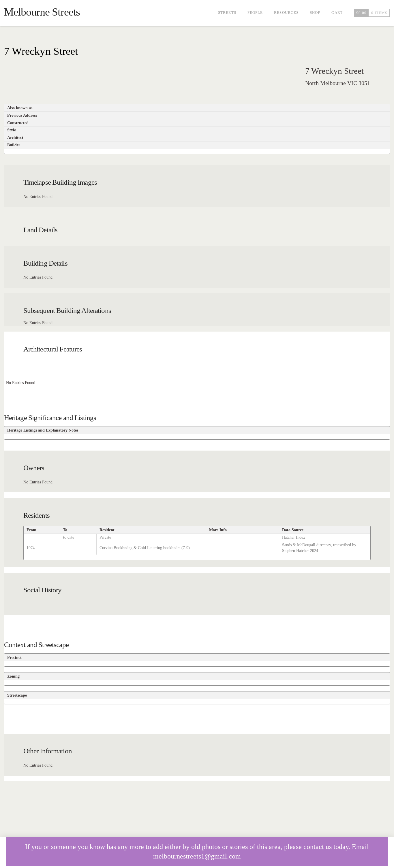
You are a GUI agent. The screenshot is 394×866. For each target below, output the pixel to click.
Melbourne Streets (42, 11)
